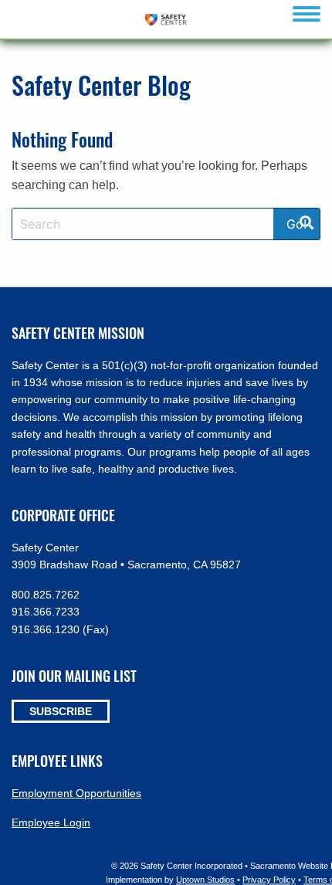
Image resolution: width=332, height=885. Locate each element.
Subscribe (60, 711)
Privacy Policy (269, 879)
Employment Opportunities (76, 793)
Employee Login (51, 822)
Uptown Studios (205, 879)
